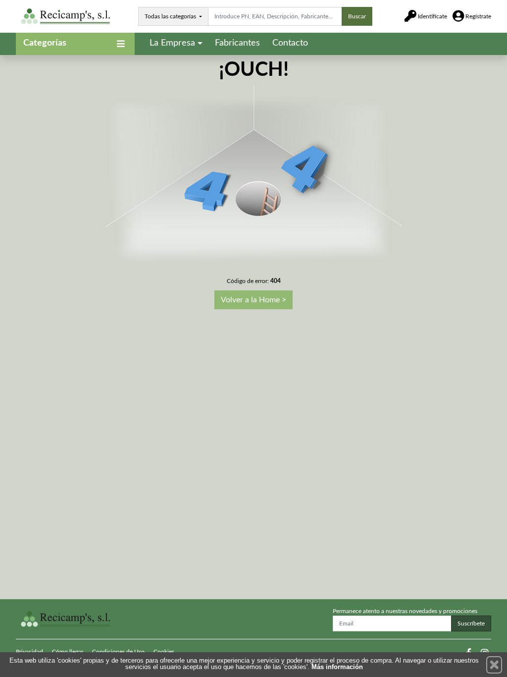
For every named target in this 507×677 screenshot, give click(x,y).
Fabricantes (237, 43)
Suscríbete (471, 623)
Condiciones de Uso (118, 652)
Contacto (290, 43)
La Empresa (172, 43)
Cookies (163, 652)
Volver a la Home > (253, 300)
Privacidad (29, 652)
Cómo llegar (67, 652)
